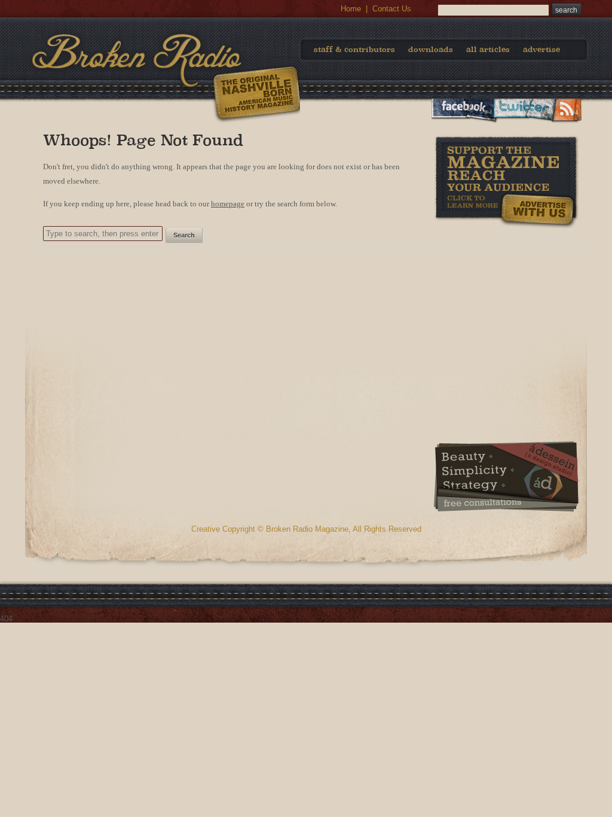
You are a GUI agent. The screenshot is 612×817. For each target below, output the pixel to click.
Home (351, 8)
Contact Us (391, 8)
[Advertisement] (506, 304)
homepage (227, 203)
